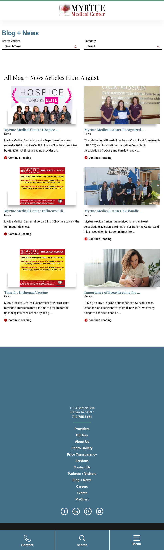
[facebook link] (64, 511)
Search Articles (11, 40)
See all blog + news (18, 54)
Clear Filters (154, 54)
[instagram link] (88, 511)
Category (90, 40)
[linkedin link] (76, 511)
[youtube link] (99, 511)
